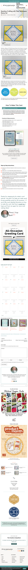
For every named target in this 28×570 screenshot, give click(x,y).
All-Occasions (14, 556)
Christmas (13, 559)
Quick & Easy (22, 558)
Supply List (2, 315)
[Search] (26, 385)
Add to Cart (14, 276)
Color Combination (3, 335)
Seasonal (21, 559)
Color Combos (14, 560)
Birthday (13, 558)
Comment (3, 348)
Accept (24, 568)
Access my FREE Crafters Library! (14, 1)
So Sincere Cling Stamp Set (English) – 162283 (14, 274)
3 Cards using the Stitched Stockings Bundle (8, 472)
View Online (12, 489)
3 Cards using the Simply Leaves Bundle (9, 467)
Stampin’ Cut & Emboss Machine (16, 113)
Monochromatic (22, 556)
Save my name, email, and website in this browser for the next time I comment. (13, 362)
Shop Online (16, 489)
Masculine (13, 562)
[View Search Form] (1, 5)
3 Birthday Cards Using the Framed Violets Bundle (22, 472)
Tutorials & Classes (5, 562)
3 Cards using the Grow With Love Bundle (6, 340)
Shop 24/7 (3, 560)
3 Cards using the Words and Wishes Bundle (22, 467)
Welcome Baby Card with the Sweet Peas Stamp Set (22, 329)
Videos (21, 562)
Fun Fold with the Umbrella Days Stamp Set (13, 329)
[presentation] (3, 468)
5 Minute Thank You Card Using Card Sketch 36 (21, 340)
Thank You (21, 560)
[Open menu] (26, 5)
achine (8, 177)
